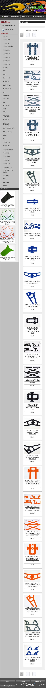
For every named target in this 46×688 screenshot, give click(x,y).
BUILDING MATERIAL (6, 123)
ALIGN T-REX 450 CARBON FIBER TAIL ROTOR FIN (32, 457)
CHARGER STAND (8, 128)
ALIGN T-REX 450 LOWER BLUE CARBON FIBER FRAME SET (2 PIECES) (32, 634)
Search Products (9, 25)
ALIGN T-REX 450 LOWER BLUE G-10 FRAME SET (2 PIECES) (32, 659)
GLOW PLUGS (7, 131)
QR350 (5, 185)
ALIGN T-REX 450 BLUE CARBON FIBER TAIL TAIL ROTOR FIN (32, 185)
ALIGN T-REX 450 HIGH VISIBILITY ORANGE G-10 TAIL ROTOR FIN (32, 609)
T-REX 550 (6, 53)
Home (6, 16)
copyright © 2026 (30, 685)
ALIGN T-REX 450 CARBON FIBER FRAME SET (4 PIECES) (32, 356)
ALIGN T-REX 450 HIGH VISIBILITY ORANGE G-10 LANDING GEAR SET (32, 533)
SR (4, 92)
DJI (4, 102)
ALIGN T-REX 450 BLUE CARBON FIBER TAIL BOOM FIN (32, 160)
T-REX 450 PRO (8, 46)
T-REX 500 (6, 50)
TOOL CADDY (7, 167)
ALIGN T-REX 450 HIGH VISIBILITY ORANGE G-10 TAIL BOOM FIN (32, 584)
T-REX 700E (6, 64)
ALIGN (5, 36)
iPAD (4, 108)
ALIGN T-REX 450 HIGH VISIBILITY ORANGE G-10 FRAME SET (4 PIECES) (32, 508)
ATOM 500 (6, 98)
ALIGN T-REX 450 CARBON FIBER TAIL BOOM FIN (32, 432)
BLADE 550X (7, 85)
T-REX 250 (6, 39)
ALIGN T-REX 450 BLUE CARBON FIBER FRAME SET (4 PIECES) (32, 84)
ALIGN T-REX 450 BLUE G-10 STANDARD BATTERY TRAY (32, 258)
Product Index (8, 29)
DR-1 (4, 178)
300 (4, 71)
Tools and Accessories (6, 116)
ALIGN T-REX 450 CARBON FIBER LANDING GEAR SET (32, 381)
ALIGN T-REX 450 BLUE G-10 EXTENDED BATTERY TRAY (32, 210)
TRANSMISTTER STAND (8, 171)
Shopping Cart (39, 16)
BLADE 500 (6, 81)
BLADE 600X (7, 88)
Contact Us (25, 16)
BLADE (5, 68)
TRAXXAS (6, 175)
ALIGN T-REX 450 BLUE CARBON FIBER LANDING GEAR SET (32, 109)
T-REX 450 (6, 43)
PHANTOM (6, 105)
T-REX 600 (6, 57)
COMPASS (6, 95)
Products (16, 16)
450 (4, 74)
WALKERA (6, 182)
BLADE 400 (6, 78)
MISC (4, 135)
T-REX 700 (6, 61)
